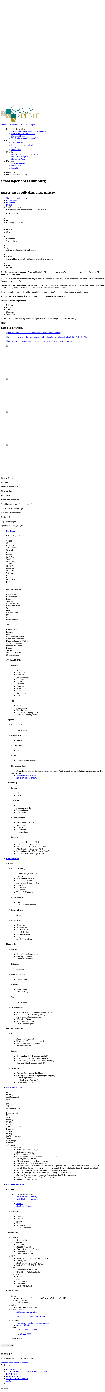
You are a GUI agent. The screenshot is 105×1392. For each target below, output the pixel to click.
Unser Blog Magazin (19, 156)
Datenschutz (16, 150)
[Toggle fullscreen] (5, 1388)
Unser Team (16, 166)
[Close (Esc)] (2, 1388)
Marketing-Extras (18, 136)
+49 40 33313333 (23, 1334)
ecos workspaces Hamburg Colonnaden (32, 1323)
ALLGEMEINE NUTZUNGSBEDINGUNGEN (26, 1372)
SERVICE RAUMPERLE (17, 1378)
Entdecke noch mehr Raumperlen (14, 1363)
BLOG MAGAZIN (14, 1369)
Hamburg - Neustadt (24, 1206)
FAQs (13, 147)
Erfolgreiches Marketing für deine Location (28, 131)
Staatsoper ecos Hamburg (16, 198)
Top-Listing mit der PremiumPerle (25, 138)
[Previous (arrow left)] (2, 1390)
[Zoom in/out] (7, 1388)
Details (9, 205)
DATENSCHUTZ (13, 1376)
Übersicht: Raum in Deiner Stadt (24, 154)
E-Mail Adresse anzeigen (26, 1312)
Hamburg (20, 1204)
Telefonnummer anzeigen (26, 1330)
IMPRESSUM (12, 1374)
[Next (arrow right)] (5, 1390)
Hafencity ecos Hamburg (26, 778)
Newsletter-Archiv (18, 159)
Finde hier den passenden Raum (24, 145)
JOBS (8, 1381)
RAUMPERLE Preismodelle (23, 134)
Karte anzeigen (7, 1345)
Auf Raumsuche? (18, 143)
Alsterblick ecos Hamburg (27, 775)
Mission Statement (18, 163)
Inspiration (10, 202)
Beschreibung (11, 200)
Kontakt (14, 168)
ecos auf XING (22, 1325)
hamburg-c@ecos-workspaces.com (30, 1316)
